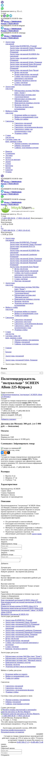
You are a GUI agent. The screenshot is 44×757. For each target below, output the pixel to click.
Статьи (8, 164)
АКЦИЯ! (39, 734)
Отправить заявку (8, 550)
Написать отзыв (7, 540)
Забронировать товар (24, 443)
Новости (8, 151)
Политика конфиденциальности (13, 730)
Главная (8, 348)
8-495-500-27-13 (23, 742)
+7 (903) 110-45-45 (23, 218)
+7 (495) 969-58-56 (8, 218)
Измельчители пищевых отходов (27, 103)
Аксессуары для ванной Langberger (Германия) (23, 630)
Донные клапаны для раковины (26, 143)
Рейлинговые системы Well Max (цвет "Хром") (23, 656)
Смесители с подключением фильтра (28, 127)
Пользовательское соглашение (12, 732)
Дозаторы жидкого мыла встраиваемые (23, 108)
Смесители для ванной (23, 123)
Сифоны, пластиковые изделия (26, 148)
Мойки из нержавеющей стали (26, 117)
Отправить (5, 755)
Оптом (8, 168)
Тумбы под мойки (21, 119)
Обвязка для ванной (22, 145)
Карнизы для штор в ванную (25, 80)
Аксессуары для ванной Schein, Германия (21, 360)
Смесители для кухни (22, 125)
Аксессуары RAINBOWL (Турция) (18, 620)
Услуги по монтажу (12, 159)
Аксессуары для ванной (14, 356)
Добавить (4, 563)
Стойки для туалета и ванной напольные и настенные (25, 77)
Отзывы (8, 172)
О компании (10, 153)
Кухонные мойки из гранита (25, 115)
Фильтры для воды (21, 105)
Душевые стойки (21, 133)
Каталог (8, 352)
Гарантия (9, 170)
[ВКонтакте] (2, 452)
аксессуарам (36, 534)
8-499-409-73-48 (37, 742)
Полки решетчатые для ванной (26, 74)
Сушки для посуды (8, 708)
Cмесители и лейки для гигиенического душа (23, 130)
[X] (8, 452)
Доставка (9, 155)
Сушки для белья (21, 82)
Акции (8, 162)
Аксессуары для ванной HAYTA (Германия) (22, 624)
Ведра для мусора (21, 72)
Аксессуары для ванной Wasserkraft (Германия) (23, 632)
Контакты (9, 166)
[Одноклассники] (5, 452)
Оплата (8, 157)
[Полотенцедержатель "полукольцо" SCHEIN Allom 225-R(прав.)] (22, 396)
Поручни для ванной (22, 84)
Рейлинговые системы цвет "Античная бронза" (25, 96)
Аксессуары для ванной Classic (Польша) (21, 622)
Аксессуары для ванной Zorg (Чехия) (19, 636)
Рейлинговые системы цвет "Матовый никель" (25, 100)
